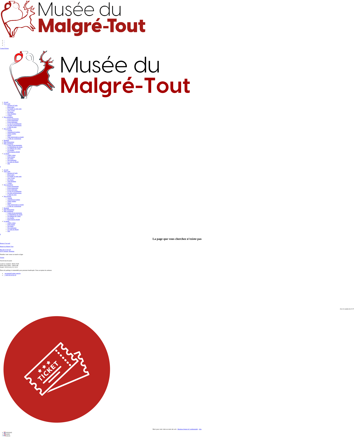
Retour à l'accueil (5, 243)
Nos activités (7, 129)
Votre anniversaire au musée (15, 137)
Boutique (6, 140)
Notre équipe (11, 157)
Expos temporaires (12, 120)
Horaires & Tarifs (12, 105)
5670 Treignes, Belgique (7, 251)
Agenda (9, 130)
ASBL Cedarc (11, 155)
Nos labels (10, 158)
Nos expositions (8, 117)
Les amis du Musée (13, 162)
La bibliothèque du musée (14, 147)
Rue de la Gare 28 (5, 249)
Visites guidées (11, 133)
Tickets (2, 257)
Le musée (6, 153)
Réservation (10, 107)
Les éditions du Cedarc (14, 148)
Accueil (6, 102)
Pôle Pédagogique (9, 142)
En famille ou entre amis (14, 109)
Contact (9, 115)
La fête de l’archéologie (14, 138)
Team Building (11, 114)
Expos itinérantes (12, 122)
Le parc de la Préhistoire (14, 124)
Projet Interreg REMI (13, 152)
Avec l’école (11, 110)
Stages (9, 135)
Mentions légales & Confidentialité (188, 429)
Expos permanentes (13, 119)
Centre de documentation (14, 145)
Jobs (8, 163)
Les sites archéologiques (14, 125)
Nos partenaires (11, 160)
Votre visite (7, 104)
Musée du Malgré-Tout (6, 246)
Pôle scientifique (8, 143)
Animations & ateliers (13, 132)
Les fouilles (10, 150)
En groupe (10, 112)
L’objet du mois (12, 127)
